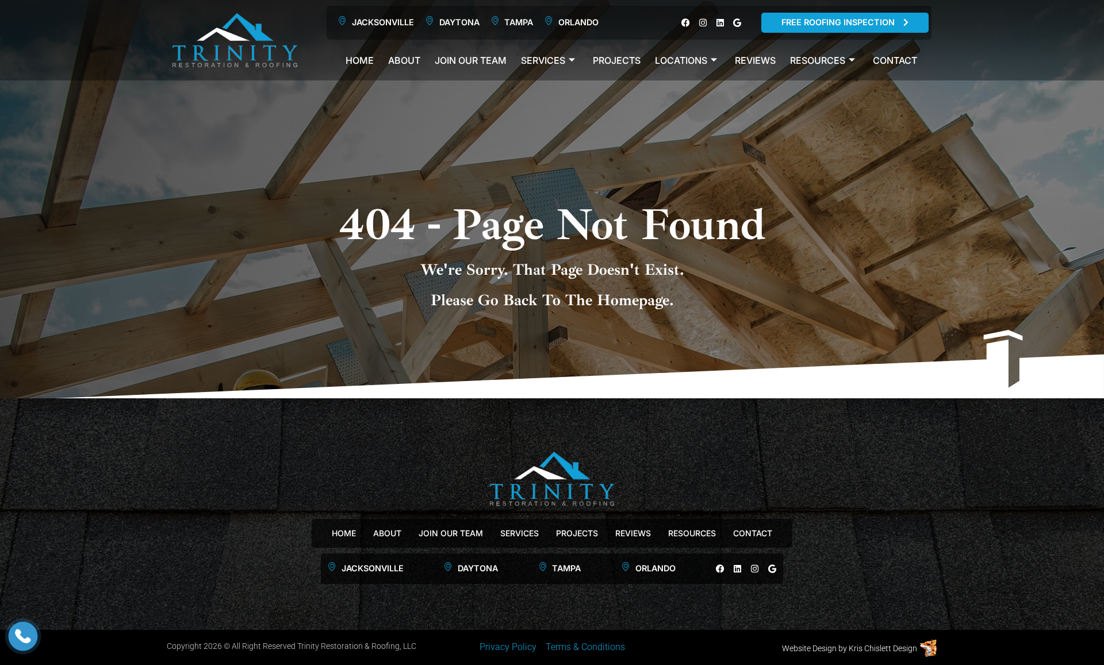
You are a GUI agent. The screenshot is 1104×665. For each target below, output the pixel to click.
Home (360, 60)
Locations (681, 60)
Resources (817, 60)
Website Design (809, 648)
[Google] (737, 22)
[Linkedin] (720, 22)
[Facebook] (685, 22)
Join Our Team (471, 60)
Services (543, 60)
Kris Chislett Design (883, 648)
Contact (895, 60)
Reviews (755, 60)
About (404, 60)
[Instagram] (703, 22)
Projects (617, 60)
